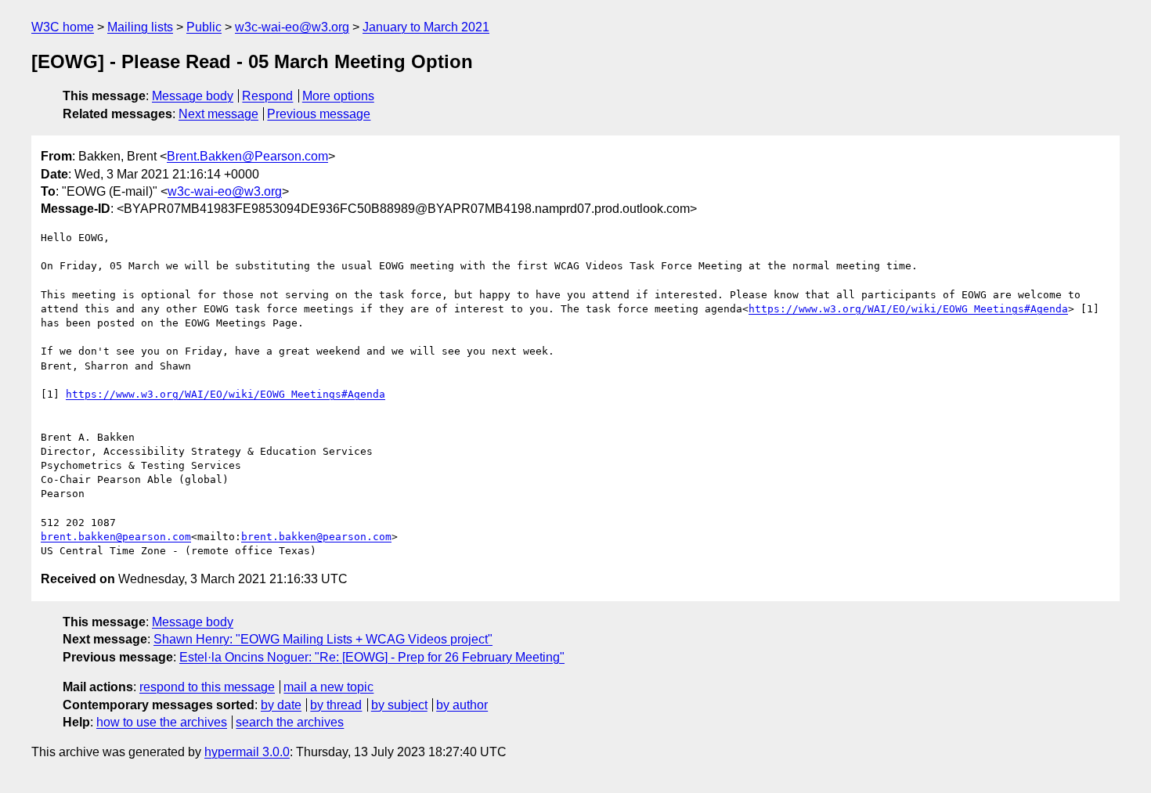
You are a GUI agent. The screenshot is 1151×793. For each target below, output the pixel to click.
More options (338, 96)
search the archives (290, 722)
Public (204, 27)
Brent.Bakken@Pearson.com (247, 156)
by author (462, 705)
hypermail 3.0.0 (247, 752)
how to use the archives (161, 722)
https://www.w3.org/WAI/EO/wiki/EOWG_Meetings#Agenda (908, 309)
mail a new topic (328, 687)
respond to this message (207, 687)
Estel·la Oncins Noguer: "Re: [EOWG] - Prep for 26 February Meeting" (372, 657)
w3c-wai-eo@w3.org (292, 27)
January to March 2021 (426, 27)
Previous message (318, 114)
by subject (399, 705)
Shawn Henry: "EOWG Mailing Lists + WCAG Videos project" (323, 639)
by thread (336, 705)
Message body (192, 96)
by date (281, 705)
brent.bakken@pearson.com (116, 536)
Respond (267, 96)
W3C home (62, 27)
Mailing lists (140, 27)
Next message (218, 114)
